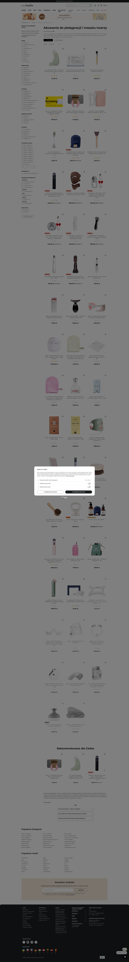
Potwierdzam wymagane (50, 492)
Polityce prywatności (70, 476)
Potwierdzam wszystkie (78, 492)
